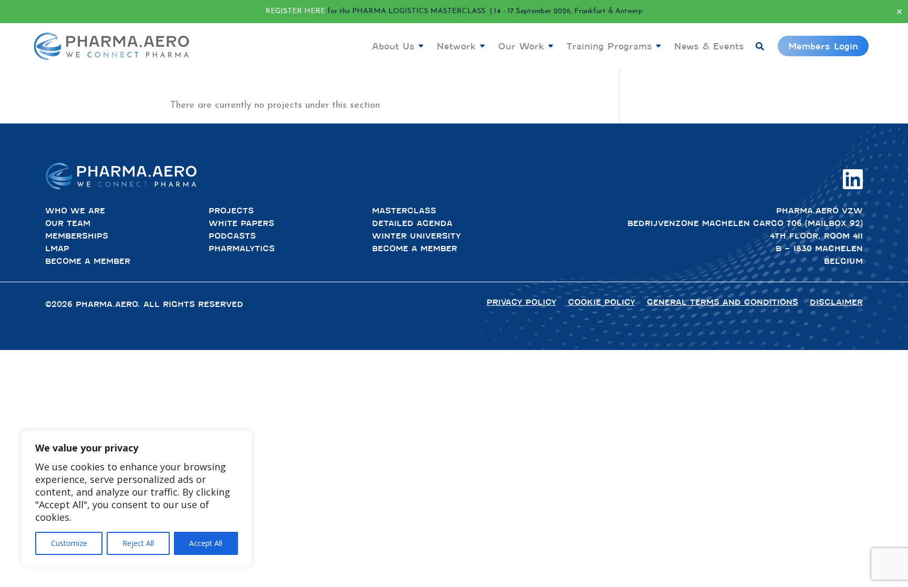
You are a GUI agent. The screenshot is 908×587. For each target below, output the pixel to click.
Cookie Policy (601, 302)
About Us (393, 46)
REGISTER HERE (295, 11)
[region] (136, 498)
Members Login (823, 46)
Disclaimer (836, 302)
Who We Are (75, 211)
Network (456, 46)
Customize (69, 543)
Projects (231, 211)
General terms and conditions (722, 302)
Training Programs (609, 46)
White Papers (241, 223)
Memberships (76, 236)
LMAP (57, 248)
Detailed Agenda (412, 223)
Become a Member (87, 261)
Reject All (138, 543)
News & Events (709, 46)
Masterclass (404, 211)
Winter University (416, 236)
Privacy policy (521, 302)
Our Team (67, 223)
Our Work (521, 46)
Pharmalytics (242, 248)
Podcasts (232, 236)
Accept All (205, 543)
